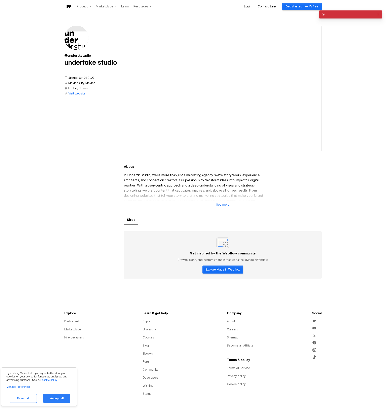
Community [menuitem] (150, 369)
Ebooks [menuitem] (148, 353)
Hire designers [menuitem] (74, 337)
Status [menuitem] (147, 393)
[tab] (131, 220)
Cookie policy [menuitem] (236, 384)
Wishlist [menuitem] (148, 385)
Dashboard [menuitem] (71, 321)
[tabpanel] (223, 255)
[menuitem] (314, 321)
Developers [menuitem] (150, 377)
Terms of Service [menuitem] (238, 368)
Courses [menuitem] (148, 337)
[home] (69, 6)
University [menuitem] (149, 329)
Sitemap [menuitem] (232, 337)
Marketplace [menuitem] (72, 329)
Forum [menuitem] (147, 361)
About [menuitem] (231, 321)
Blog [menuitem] (146, 345)
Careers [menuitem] (232, 329)
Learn (125, 6)
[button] (83, 6)
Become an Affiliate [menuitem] (240, 345)
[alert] (350, 14)
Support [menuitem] (148, 321)
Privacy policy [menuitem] (236, 376)
